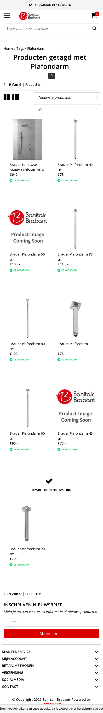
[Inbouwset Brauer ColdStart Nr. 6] (27, 139)
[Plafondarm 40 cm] (75, 139)
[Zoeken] (94, 28)
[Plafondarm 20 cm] (27, 523)
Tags (20, 48)
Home (8, 48)
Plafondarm (36, 48)
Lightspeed (51, 704)
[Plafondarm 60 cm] (27, 228)
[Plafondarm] (75, 318)
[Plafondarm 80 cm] (75, 228)
